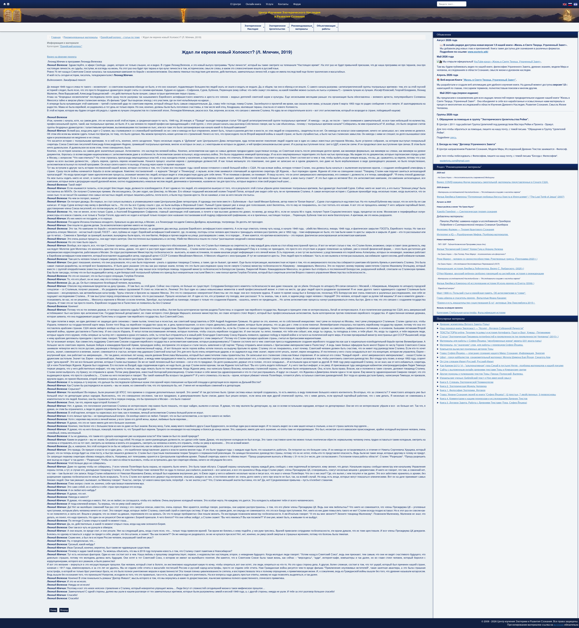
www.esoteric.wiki (478, 51)
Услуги (269, 4)
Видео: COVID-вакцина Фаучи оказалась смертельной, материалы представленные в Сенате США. (492, 182)
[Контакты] (8, 4)
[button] (253, 27)
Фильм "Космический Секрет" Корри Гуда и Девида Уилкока (470, 249)
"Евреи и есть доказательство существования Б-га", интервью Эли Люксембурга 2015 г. (486, 302)
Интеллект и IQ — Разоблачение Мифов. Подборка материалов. (472, 234)
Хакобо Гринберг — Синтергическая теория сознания (467, 211)
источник (559, 624)
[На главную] (4, 4)
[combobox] (451, 3)
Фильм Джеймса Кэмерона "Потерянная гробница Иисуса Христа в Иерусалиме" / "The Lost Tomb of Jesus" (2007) (500, 196)
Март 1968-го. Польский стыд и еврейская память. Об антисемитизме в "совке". (481, 293)
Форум (297, 4)
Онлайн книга (253, 4)
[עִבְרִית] (575, 4)
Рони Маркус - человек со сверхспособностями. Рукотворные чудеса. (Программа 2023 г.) (487, 259)
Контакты (283, 4)
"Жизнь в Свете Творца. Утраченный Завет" (489, 79)
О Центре (235, 4)
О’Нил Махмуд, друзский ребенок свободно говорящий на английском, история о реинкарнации (490, 273)
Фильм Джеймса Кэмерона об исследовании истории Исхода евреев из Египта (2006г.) (485, 283)
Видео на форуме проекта (61, 56)
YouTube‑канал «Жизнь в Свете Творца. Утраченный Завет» (507, 61)
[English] (565, 4)
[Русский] (570, 4)
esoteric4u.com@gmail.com (455, 160)
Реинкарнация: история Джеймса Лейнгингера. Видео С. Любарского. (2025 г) (480, 268)
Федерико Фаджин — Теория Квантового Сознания (465, 229)
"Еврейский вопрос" (71, 46)
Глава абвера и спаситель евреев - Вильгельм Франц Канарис (471, 298)
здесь (453, 137)
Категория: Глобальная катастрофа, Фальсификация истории (471, 312)
